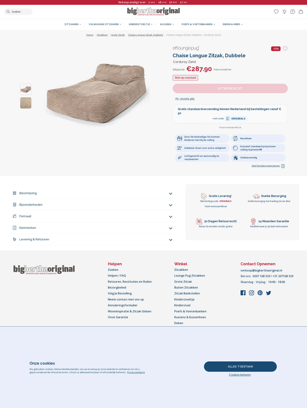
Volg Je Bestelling (120, 293)
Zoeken (113, 270)
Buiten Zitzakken (186, 287)
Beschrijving (28, 193)
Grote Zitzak (183, 282)
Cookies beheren (240, 374)
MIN (175, 2)
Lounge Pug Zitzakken (189, 276)
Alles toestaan (240, 366)
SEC (185, 2)
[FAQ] (292, 11)
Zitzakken (181, 270)
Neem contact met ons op (126, 299)
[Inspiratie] (284, 11)
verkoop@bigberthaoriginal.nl (261, 270)
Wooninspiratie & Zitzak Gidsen (129, 311)
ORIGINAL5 (238, 119)
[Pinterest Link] (260, 295)
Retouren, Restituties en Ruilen (130, 282)
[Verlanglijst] (276, 11)
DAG (153, 2)
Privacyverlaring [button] (136, 372)
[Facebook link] (243, 295)
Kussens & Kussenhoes (190, 317)
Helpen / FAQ (117, 276)
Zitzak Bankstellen (187, 293)
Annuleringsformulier (123, 305)
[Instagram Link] (252, 295)
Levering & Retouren (34, 239)
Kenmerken (27, 228)
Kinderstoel (182, 305)
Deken (178, 323)
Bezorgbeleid (117, 287)
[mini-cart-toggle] (301, 12)
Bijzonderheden (30, 204)
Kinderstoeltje (184, 299)
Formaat (25, 216)
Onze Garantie (118, 317)
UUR (164, 2)
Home (89, 35)
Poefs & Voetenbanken (190, 311)
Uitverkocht (230, 88)
